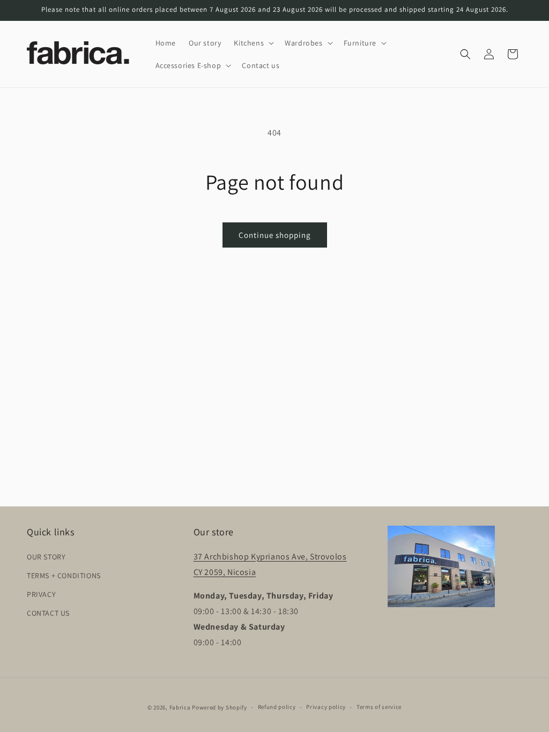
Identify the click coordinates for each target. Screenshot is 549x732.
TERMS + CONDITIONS (64, 575)
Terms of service (379, 707)
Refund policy (277, 707)
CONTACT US (48, 613)
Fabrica (180, 707)
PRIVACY (41, 594)
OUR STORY (46, 557)
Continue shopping (275, 235)
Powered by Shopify (219, 707)
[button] (252, 43)
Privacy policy (326, 707)
